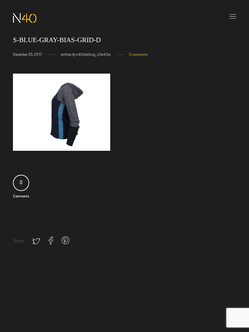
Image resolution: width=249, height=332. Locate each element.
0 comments (138, 55)
